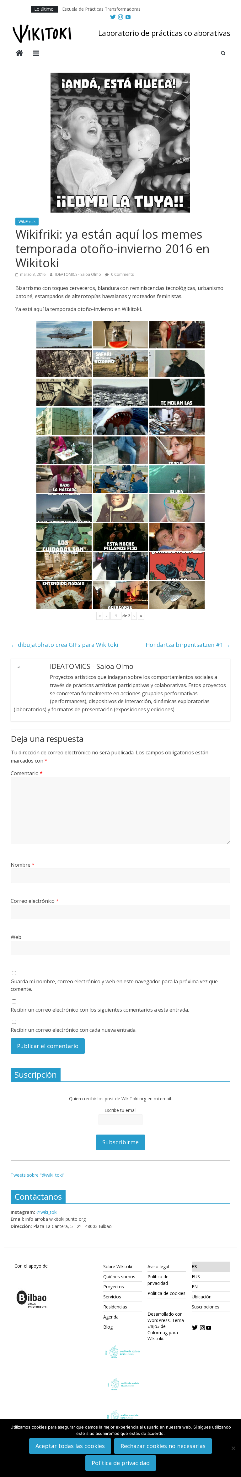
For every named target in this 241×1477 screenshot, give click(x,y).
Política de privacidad (121, 1463)
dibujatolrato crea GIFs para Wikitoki (64, 644)
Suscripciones (205, 1307)
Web (16, 937)
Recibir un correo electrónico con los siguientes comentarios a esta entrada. (100, 1009)
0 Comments (122, 274)
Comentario (27, 773)
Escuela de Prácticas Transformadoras (101, 9)
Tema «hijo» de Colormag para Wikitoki (165, 1329)
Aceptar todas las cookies (70, 1446)
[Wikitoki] (19, 53)
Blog (108, 1327)
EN (195, 1287)
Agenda (111, 1317)
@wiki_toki (46, 1212)
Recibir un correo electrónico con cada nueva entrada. (74, 1029)
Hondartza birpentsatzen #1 (188, 644)
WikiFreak (27, 221)
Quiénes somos (119, 1277)
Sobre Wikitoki (117, 1266)
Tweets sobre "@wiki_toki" (38, 1175)
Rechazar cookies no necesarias (163, 1446)
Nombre (23, 864)
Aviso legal (158, 1266)
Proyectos (113, 1287)
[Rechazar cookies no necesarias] (233, 1448)
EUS (196, 1277)
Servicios (112, 1297)
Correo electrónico (35, 900)
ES (194, 1266)
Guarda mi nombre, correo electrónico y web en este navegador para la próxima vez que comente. (114, 985)
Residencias (115, 1307)
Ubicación (202, 1297)
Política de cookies (166, 1293)
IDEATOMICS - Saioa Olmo (78, 274)
